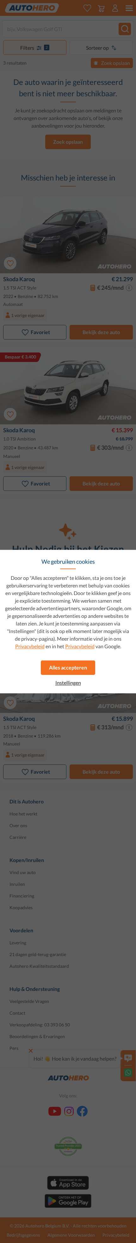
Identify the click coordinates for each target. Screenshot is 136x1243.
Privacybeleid (30, 646)
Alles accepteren (68, 667)
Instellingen (68, 683)
